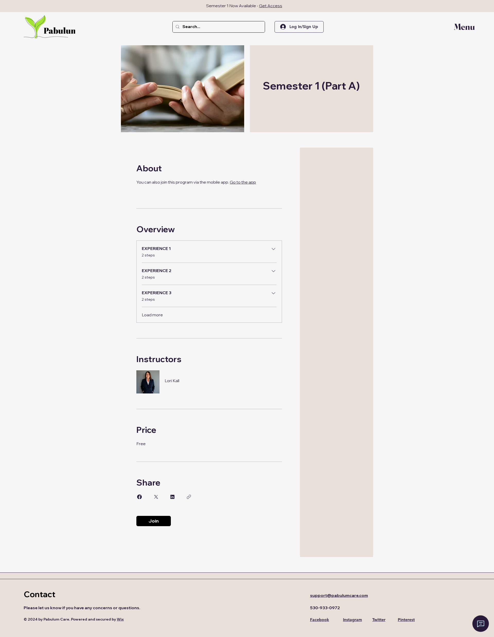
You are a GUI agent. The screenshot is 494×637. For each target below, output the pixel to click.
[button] (461, 27)
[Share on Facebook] (139, 497)
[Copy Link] (189, 497)
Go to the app (243, 182)
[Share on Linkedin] (172, 497)
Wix (120, 619)
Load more (152, 314)
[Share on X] (156, 497)
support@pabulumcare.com (339, 595)
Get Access (270, 5)
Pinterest (406, 619)
